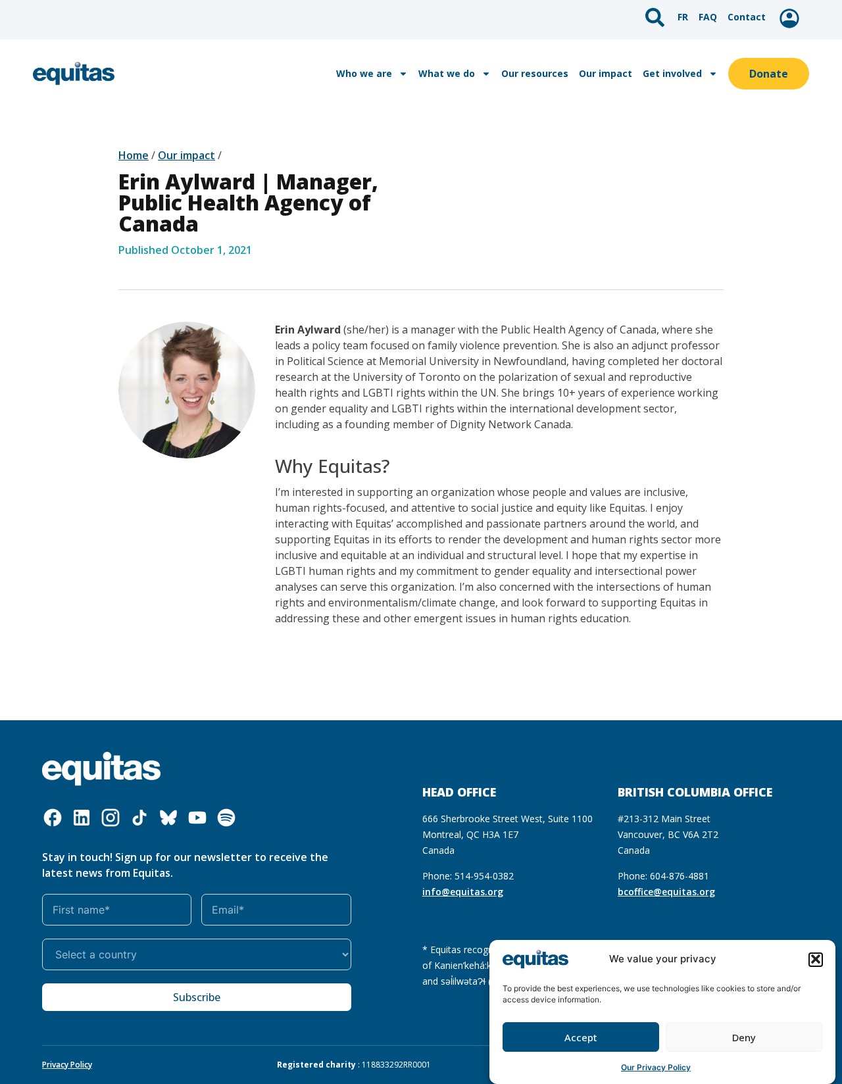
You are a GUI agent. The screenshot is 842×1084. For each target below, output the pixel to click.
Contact (747, 17)
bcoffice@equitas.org (666, 891)
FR (683, 17)
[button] (815, 959)
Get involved (672, 73)
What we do (446, 73)
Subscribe (196, 997)
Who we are (364, 73)
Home (133, 155)
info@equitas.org (462, 891)
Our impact (605, 73)
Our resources (534, 73)
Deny (744, 1037)
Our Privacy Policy (656, 1067)
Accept (580, 1037)
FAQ (708, 17)
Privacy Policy (67, 1064)
